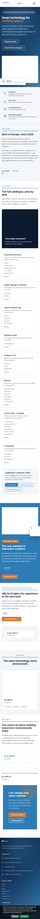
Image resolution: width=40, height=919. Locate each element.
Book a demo (16, 820)
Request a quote (17, 814)
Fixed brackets (8, 401)
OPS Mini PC (8, 454)
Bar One (6, 316)
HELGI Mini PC (8, 459)
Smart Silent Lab (9, 343)
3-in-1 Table (7, 270)
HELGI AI (7, 364)
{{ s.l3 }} (23, 706)
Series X (6, 263)
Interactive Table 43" (10, 268)
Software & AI (6, 891)
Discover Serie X (9, 576)
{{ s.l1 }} (7, 706)
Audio (3, 889)
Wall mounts (7, 391)
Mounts (4, 893)
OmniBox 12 (8, 426)
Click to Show (8, 323)
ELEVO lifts (7, 399)
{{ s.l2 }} (15, 706)
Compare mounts (26, 485)
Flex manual (8, 396)
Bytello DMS (7, 369)
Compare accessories (14, 489)
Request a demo (10, 41)
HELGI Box (7, 457)
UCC (3, 886)
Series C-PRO (8, 265)
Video (3, 884)
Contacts (4, 898)
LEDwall (6, 296)
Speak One (7, 318)
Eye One (6, 321)
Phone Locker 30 (9, 431)
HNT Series (7, 293)
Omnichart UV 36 (9, 424)
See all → (7, 276)
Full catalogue (11, 485)
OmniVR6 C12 (8, 434)
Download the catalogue (13, 48)
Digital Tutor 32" (9, 273)
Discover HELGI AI (11, 619)
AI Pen (6, 366)
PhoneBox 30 (8, 429)
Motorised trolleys (9, 389)
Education (7, 394)
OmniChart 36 (8, 421)
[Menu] (35, 3)
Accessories (5, 896)
